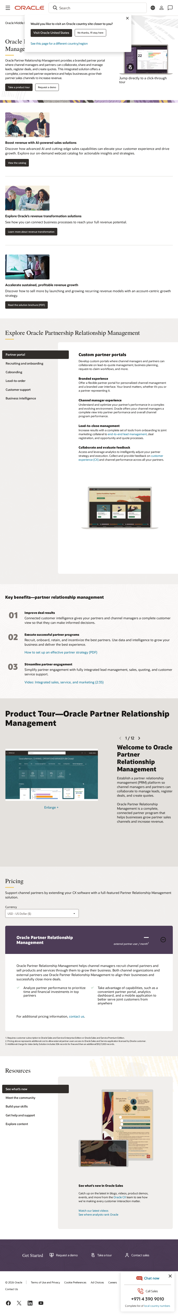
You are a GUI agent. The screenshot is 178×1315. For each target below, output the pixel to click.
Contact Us (11, 1289)
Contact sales (140, 1255)
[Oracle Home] (29, 8)
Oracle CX (120, 1197)
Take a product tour (19, 87)
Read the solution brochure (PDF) (26, 304)
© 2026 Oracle (13, 1282)
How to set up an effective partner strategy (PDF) (61, 652)
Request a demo (67, 1255)
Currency (11, 907)
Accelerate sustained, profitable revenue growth (41, 285)
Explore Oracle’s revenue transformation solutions (43, 216)
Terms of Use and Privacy (45, 1282)
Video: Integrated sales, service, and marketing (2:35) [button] (64, 682)
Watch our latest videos (93, 1210)
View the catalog (17, 162)
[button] (7, 7)
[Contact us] (170, 7)
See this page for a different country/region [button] (59, 43)
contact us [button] (76, 1016)
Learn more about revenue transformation (31, 231)
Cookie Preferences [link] (75, 1282)
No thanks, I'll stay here (90, 32)
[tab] (35, 354)
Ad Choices (97, 1282)
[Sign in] (161, 7)
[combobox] (98, 8)
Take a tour (104, 1255)
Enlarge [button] (51, 807)
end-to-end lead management (127, 434)
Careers (112, 1282)
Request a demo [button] (47, 87)
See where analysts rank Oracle (98, 1214)
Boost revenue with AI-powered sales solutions (40, 142)
